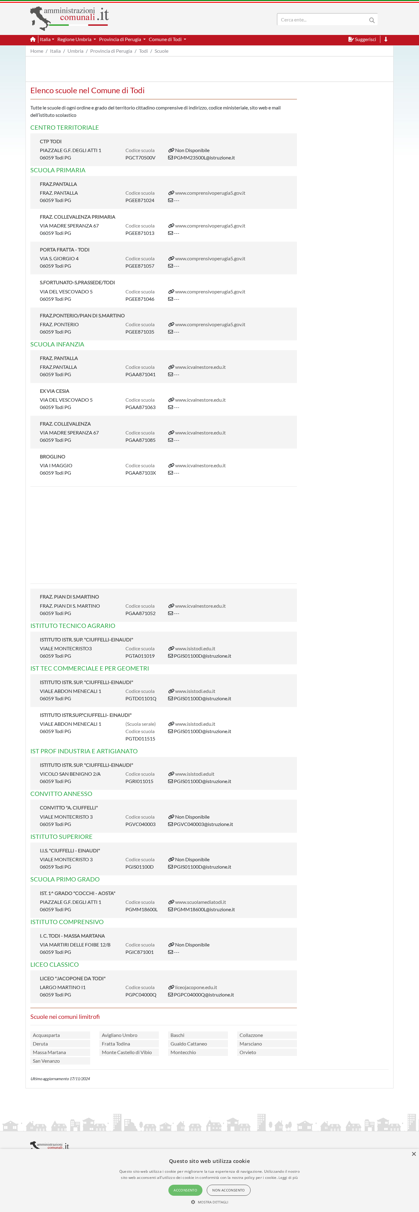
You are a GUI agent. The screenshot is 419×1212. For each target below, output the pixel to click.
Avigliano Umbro (119, 1035)
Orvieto (248, 1052)
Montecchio (183, 1052)
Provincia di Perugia (111, 51)
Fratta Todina (116, 1043)
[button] (210, 1202)
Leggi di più (288, 1177)
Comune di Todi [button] (166, 39)
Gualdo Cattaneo (189, 1043)
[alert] (209, 1180)
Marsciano (251, 1043)
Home (36, 51)
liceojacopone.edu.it (196, 987)
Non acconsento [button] (228, 1190)
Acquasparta (46, 1035)
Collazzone (251, 1035)
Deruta (40, 1043)
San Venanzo (46, 1061)
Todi (143, 51)
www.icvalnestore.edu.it (200, 367)
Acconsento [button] (185, 1190)
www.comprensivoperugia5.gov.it (210, 193)
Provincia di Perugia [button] (120, 39)
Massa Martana (49, 1052)
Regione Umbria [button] (74, 39)
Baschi (177, 1035)
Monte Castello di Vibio (127, 1052)
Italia (55, 51)
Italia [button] (45, 39)
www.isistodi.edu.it (195, 648)
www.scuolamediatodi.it (200, 902)
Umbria (75, 51)
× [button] (413, 1154)
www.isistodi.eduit (194, 774)
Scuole (161, 51)
